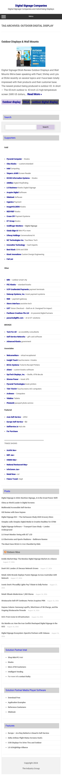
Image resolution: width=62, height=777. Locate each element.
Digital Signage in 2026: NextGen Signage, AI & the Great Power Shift (29, 498)
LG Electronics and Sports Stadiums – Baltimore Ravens (24, 539)
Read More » (34, 94)
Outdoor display (11, 101)
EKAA (26, 101)
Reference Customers (17, 707)
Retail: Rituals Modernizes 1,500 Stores (17, 594)
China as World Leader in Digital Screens (18, 503)
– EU (17, 422)
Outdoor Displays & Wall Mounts (20, 41)
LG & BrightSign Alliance (18, 747)
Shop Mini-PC (13, 657)
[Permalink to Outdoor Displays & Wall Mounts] (31, 65)
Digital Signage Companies (31, 5)
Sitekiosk (12, 712)
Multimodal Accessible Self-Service (16, 507)
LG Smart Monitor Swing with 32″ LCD (16, 534)
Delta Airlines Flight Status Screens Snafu (25, 738)
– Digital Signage (22, 226)
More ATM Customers (17, 667)
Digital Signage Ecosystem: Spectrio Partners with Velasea (25, 633)
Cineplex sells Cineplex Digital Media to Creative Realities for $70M (28, 522)
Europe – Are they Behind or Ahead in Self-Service (28, 733)
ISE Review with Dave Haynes (13, 512)
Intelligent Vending (15, 672)
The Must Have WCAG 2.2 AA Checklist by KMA (21, 544)
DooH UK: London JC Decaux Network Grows (19, 568)
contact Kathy (24, 676)
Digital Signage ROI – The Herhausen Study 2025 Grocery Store (27, 517)
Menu (31, 16)
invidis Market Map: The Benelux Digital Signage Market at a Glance (29, 559)
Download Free (14, 698)
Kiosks (11, 662)
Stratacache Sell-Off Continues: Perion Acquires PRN (23, 601)
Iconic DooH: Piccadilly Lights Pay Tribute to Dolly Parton (24, 585)
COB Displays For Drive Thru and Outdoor (25, 743)
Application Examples (17, 702)
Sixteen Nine (13, 552)
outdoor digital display (45, 101)
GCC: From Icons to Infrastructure (15, 617)
